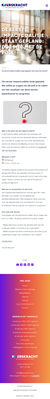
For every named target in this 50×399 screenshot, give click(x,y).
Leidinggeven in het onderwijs (25, 347)
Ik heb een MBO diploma (25, 329)
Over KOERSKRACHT (25, 304)
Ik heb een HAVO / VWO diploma (25, 325)
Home (4, 68)
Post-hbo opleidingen (25, 343)
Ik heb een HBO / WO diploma (25, 321)
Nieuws (25, 300)
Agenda (25, 297)
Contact (25, 308)
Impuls (32, 396)
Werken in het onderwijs (25, 289)
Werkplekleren (25, 293)
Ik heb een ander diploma (25, 336)
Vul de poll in (7, 241)
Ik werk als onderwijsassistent (25, 332)
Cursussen (25, 340)
